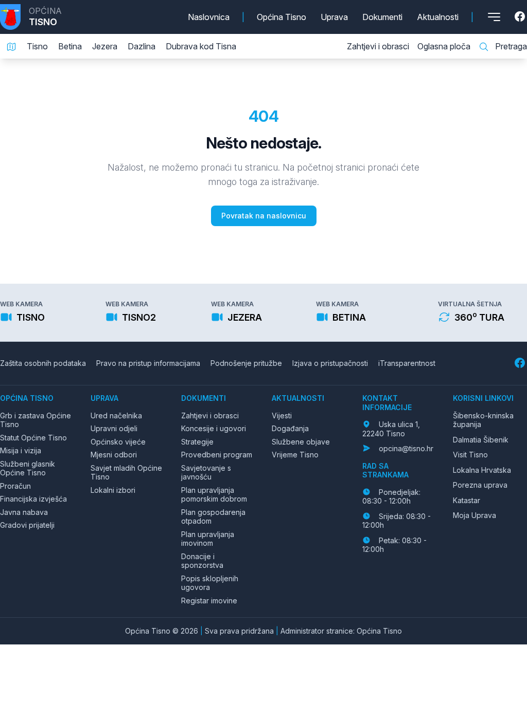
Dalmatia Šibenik (480, 439)
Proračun (15, 486)
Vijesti (282, 415)
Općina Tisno (281, 17)
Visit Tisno (470, 454)
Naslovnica (209, 17)
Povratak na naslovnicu (263, 215)
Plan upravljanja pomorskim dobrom (214, 495)
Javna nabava (24, 512)
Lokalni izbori (113, 490)
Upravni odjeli (114, 428)
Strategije (197, 441)
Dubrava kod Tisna (201, 46)
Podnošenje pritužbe (246, 363)
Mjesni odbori (114, 454)
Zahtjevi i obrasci (378, 46)
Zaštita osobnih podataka (43, 363)
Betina (70, 46)
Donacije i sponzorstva (202, 561)
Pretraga (510, 46)
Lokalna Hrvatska (482, 470)
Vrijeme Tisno (295, 454)
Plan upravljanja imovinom (207, 539)
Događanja (290, 428)
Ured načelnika (116, 415)
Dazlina (141, 46)
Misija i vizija (20, 450)
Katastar (466, 500)
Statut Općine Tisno (33, 437)
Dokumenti (382, 17)
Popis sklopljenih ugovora (209, 583)
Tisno (37, 46)
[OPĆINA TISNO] (14, 17)
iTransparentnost (406, 363)
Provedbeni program (216, 454)
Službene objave (301, 441)
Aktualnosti (438, 17)
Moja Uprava (474, 515)
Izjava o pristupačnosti (330, 363)
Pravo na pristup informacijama (148, 363)
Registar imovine (209, 600)
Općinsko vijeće (118, 441)
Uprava (334, 17)
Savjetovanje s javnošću (206, 473)
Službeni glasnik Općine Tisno (27, 468)
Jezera (104, 46)
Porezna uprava (480, 485)
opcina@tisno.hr (406, 448)
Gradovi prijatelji (27, 525)
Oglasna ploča (443, 46)
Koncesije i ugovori (213, 428)
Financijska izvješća (33, 498)
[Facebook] (521, 17)
